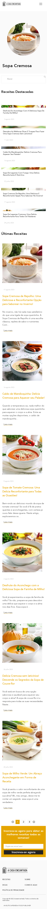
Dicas (4, 885)
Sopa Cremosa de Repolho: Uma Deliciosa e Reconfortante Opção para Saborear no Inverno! (21, 300)
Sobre (27, 879)
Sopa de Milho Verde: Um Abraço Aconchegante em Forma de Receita (22, 777)
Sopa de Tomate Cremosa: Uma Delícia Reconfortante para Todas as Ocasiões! (21, 491)
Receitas (6, 879)
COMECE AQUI (31, 885)
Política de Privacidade (13, 890)
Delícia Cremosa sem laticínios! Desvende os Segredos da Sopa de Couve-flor (23, 680)
